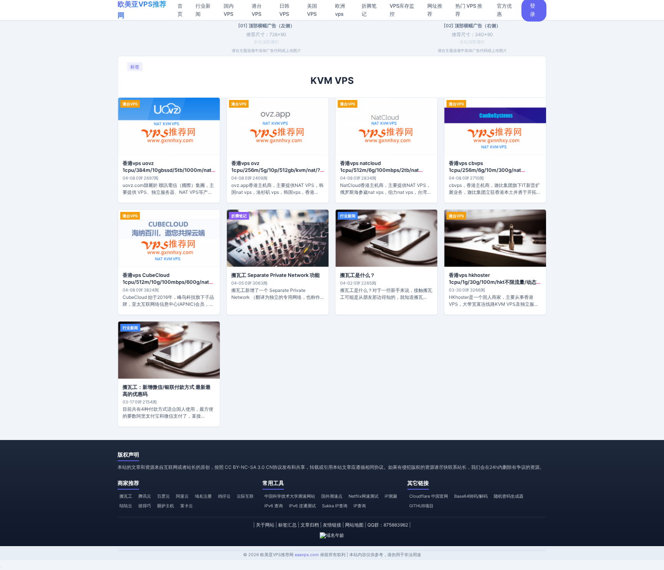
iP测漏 (391, 496)
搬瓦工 (126, 496)
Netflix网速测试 (363, 496)
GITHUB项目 (421, 505)
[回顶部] (1, 567)
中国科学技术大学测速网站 (289, 496)
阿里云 (182, 496)
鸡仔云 (224, 496)
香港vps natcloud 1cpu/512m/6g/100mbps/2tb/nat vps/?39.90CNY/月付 (379, 170)
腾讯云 (144, 496)
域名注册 (203, 496)
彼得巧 (144, 505)
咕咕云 (126, 505)
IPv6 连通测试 (302, 505)
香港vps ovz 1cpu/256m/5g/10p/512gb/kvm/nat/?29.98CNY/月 (275, 170)
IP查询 (360, 505)
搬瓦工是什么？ (357, 275)
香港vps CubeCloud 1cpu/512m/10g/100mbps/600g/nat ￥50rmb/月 (166, 282)
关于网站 (265, 525)
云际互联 (245, 496)
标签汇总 (287, 525)
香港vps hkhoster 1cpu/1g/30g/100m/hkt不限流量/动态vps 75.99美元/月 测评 (492, 282)
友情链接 (332, 525)
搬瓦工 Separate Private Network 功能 (275, 275)
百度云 (163, 496)
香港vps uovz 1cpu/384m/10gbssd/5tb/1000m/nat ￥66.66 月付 (167, 170)
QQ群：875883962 (387, 525)
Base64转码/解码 (471, 496)
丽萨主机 (165, 505)
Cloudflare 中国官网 (428, 496)
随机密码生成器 (508, 496)
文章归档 (309, 525)
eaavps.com (307, 554)
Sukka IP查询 (334, 505)
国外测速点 (331, 496)
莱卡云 (186, 505)
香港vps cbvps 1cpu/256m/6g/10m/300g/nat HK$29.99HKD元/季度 (485, 170)
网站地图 (354, 525)
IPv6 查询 (273, 505)
